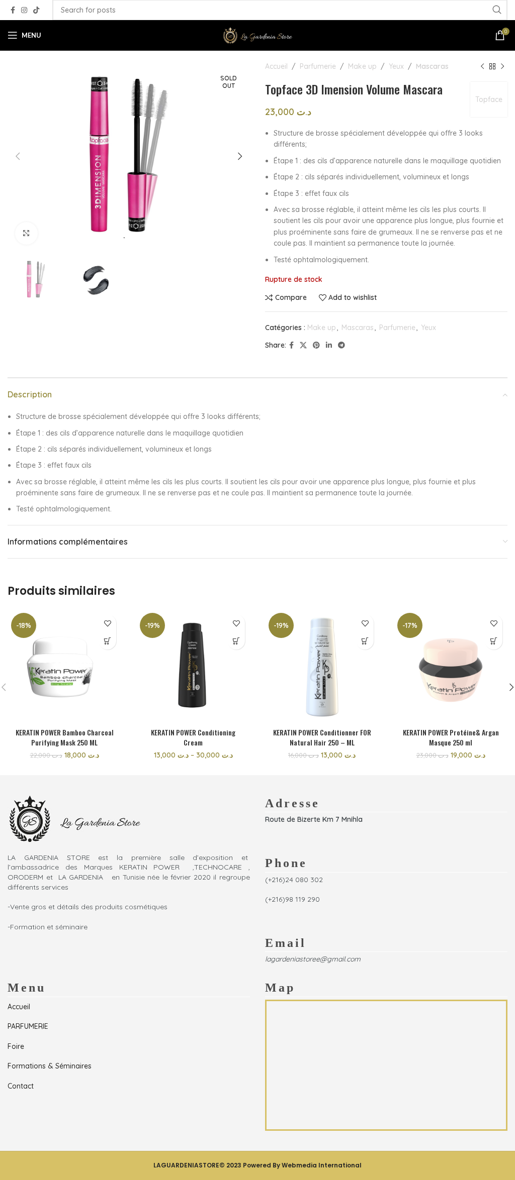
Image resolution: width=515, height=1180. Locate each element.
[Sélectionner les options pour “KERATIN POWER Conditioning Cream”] (236, 641)
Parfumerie (318, 66)
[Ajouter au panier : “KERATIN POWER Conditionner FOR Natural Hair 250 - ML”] (365, 641)
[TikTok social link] (36, 10)
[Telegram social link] (341, 345)
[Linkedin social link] (329, 345)
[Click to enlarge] (26, 233)
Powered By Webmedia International (302, 1165)
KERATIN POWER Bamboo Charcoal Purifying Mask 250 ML (65, 737)
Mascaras (432, 66)
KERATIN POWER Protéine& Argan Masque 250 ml (451, 737)
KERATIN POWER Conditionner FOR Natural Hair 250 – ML (322, 737)
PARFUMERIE (28, 1026)
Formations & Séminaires (50, 1065)
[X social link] (303, 345)
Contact (21, 1086)
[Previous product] (482, 66)
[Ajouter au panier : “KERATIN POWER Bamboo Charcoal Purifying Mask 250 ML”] (107, 641)
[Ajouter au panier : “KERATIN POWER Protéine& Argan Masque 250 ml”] (493, 641)
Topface (488, 99)
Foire (16, 1046)
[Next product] (502, 66)
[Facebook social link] (13, 10)
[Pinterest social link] (316, 345)
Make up (362, 66)
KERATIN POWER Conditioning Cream (193, 737)
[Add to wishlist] (107, 623)
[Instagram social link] (24, 10)
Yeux (396, 66)
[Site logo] (257, 34)
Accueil (276, 66)
